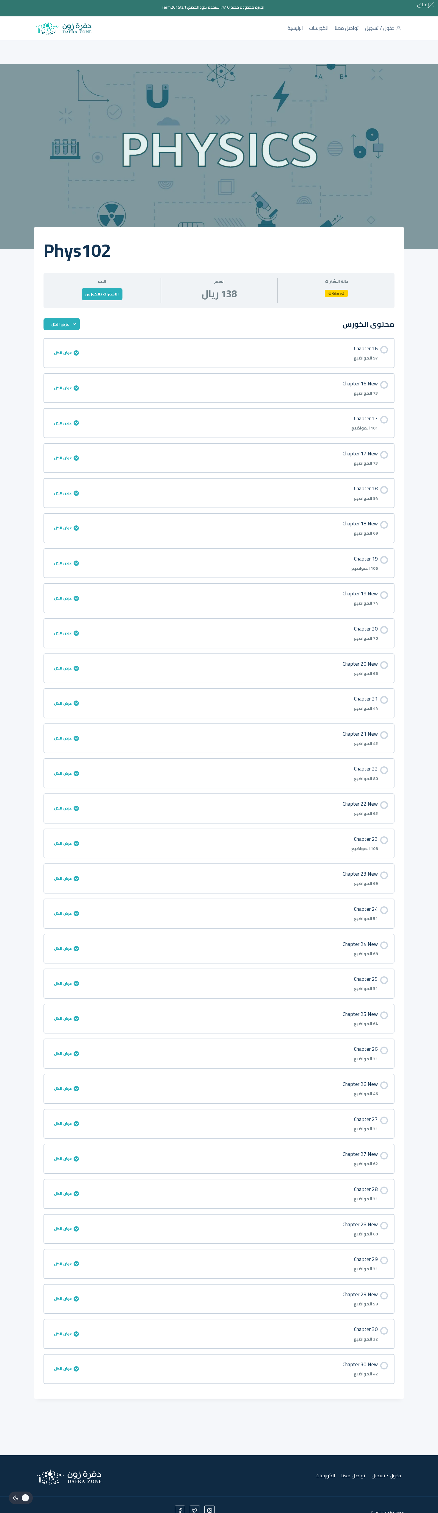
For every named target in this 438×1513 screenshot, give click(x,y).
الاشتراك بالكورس (102, 294)
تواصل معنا (347, 28)
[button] (425, 4)
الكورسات (319, 28)
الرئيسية (295, 28)
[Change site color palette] (21, 1498)
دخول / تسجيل (379, 28)
